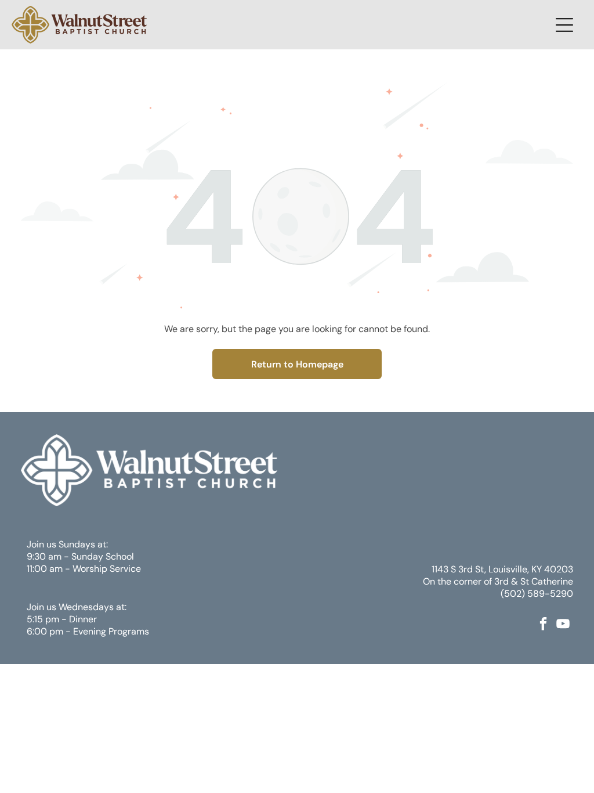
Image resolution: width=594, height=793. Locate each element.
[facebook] (543, 625)
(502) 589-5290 (537, 593)
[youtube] (563, 625)
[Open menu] (564, 25)
